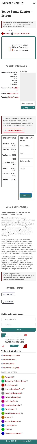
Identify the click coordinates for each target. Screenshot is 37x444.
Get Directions (26, 107)
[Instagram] (4, 113)
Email (22, 153)
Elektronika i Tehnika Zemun (15, 381)
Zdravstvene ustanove (13, 433)
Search (18, 330)
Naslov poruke (25, 161)
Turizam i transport (12, 421)
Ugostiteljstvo (10, 425)
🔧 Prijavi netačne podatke (14, 130)
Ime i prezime (24, 146)
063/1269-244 (15, 89)
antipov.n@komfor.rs (13, 93)
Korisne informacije (12, 397)
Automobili (9, 377)
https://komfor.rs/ (14, 97)
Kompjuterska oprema (13, 393)
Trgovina (8, 417)
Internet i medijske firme (14, 389)
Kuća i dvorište (10, 401)
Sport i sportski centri (12, 413)
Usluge (7, 429)
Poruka (22, 169)
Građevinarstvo (10, 385)
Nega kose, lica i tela (12, 405)
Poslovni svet (9, 409)
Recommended (8, 294)
